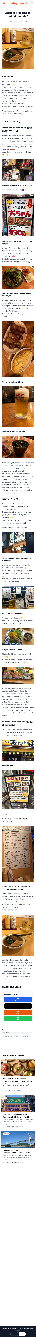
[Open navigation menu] (32, 3)
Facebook (18, 1001)
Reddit (18, 1013)
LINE (18, 1019)
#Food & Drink (7, 1033)
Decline (14, 1334)
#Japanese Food (26, 1033)
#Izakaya (16, 1033)
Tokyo (26, 22)
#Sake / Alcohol (7, 1036)
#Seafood (26, 1036)
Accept (22, 1334)
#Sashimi (17, 1036)
